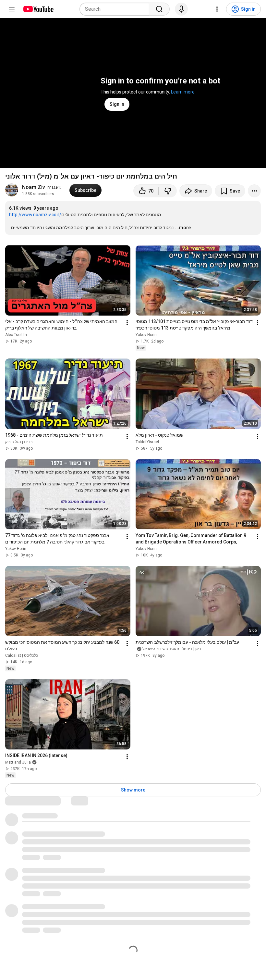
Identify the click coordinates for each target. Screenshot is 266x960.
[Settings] (217, 9)
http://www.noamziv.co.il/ (35, 214)
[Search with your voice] (181, 9)
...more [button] (183, 227)
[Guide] (12, 9)
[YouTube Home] (38, 9)
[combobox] (116, 9)
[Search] (159, 9)
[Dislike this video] (168, 190)
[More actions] (254, 190)
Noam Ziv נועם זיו (42, 187)
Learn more (183, 91)
